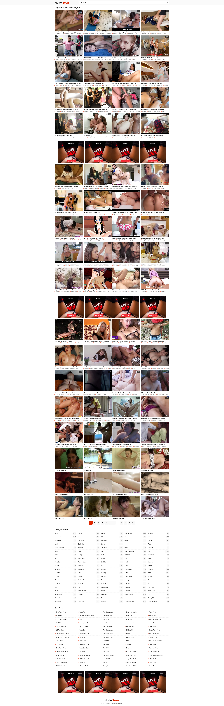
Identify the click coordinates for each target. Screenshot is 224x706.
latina (111, 565)
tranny (96, 85)
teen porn (129, 615)
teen (136, 33)
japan (128, 214)
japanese (119, 214)
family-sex (88, 558)
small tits (78, 342)
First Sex (59, 615)
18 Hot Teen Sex (61, 626)
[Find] (167, 2)
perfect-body (135, 569)
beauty (65, 565)
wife (158, 594)
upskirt (158, 565)
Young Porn (106, 666)
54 (121, 523)
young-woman (158, 601)
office (135, 540)
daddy (65, 590)
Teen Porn (59, 641)
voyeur (158, 576)
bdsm (65, 558)
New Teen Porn (154, 633)
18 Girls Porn (60, 644)
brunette (98, 214)
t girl (68, 59)
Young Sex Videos (85, 623)
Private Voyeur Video (155, 641)
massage (111, 583)
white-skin (158, 590)
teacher (158, 547)
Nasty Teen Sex (84, 619)
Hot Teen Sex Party (155, 619)
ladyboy (150, 59)
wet (158, 583)
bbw (65, 555)
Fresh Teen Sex (154, 615)
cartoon (65, 573)
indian (111, 533)
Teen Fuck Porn (154, 651)
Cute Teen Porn (131, 655)
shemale (144, 59)
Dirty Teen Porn (131, 658)
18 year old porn (85, 666)
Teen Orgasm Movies (155, 655)
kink (111, 555)
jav (111, 551)
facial (88, 551)
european (88, 540)
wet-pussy (158, 587)
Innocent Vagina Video (87, 615)
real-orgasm (135, 576)
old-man (135, 555)
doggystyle (79, 33)
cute (124, 214)
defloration (65, 598)
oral (148, 291)
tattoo (158, 544)
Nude (62, 2)
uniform (81, 240)
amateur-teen (65, 537)
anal (97, 33)
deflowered (65, 601)
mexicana (111, 594)
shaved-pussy (135, 601)
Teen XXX (106, 641)
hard (106, 214)
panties (135, 562)
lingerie (126, 59)
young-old (158, 598)
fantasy (88, 565)
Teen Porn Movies (131, 612)
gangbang (88, 569)
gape (88, 573)
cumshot (58, 33)
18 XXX (58, 623)
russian (135, 587)
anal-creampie (65, 547)
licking (111, 573)
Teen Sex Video (108, 630)
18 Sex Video (130, 637)
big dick (86, 33)
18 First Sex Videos (62, 651)
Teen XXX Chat (107, 637)
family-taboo (88, 562)
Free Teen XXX (131, 666)
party (135, 565)
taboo (158, 540)
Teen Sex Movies (108, 623)
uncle (158, 558)
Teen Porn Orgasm (85, 655)
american (65, 540)
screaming (135, 590)
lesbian (111, 569)
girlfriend (88, 580)
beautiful (65, 562)
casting (65, 576)
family (88, 555)
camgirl (65, 569)
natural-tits (135, 533)
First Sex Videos (131, 662)
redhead (135, 583)
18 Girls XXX (130, 630)
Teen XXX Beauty (108, 633)
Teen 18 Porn (153, 648)
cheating (65, 580)
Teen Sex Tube (107, 626)
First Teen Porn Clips (62, 637)
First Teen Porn (61, 612)
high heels (159, 214)
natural (111, 601)
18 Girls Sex (130, 626)
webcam (158, 580)
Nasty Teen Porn (154, 630)
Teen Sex (82, 630)
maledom (111, 580)
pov (125, 33)
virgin (158, 573)
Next (133, 523)
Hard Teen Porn (131, 623)
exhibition (88, 544)
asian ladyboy (157, 59)
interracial (138, 111)
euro (88, 537)
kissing (111, 558)
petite (109, 291)
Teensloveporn (60, 658)
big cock (91, 59)
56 (129, 523)
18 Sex (128, 633)
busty (143, 446)
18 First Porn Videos (62, 633)
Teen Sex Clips (84, 658)
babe (110, 188)
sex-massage (135, 594)
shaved (135, 598)
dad (65, 587)
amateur (109, 33)
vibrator (158, 569)
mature (111, 590)
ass (97, 111)
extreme (88, 547)
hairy (72, 240)
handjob (153, 85)
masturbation (71, 342)
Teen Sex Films (107, 615)
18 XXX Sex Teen (61, 666)
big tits (86, 59)
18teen (128, 641)
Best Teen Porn (131, 651)
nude (135, 537)
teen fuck (106, 662)
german (88, 576)
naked (111, 598)
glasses (88, 583)
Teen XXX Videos (108, 655)
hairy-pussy (88, 590)
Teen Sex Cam (84, 648)
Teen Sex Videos (61, 619)
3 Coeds (128, 644)
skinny (104, 291)
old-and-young (135, 551)
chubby (65, 583)
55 (125, 523)
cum (63, 33)
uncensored (158, 555)
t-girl (158, 537)
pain (135, 558)
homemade (162, 137)
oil (135, 544)
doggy (132, 214)
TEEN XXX (106, 658)
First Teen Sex (60, 655)
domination (102, 111)
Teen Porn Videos (61, 662)
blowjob (67, 33)
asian (163, 59)
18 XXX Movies (84, 626)
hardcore (73, 33)
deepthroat (65, 594)
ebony (88, 533)
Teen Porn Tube (84, 633)
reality (135, 580)
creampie (80, 59)
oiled (135, 547)
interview (111, 540)
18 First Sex (60, 630)
